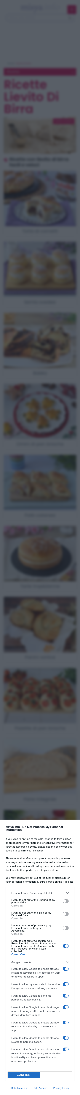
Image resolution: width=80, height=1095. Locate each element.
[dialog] (40, 957)
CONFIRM (24, 1075)
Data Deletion (19, 1087)
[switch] (66, 901)
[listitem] (40, 893)
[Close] (72, 827)
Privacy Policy (61, 1087)
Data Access (40, 1087)
